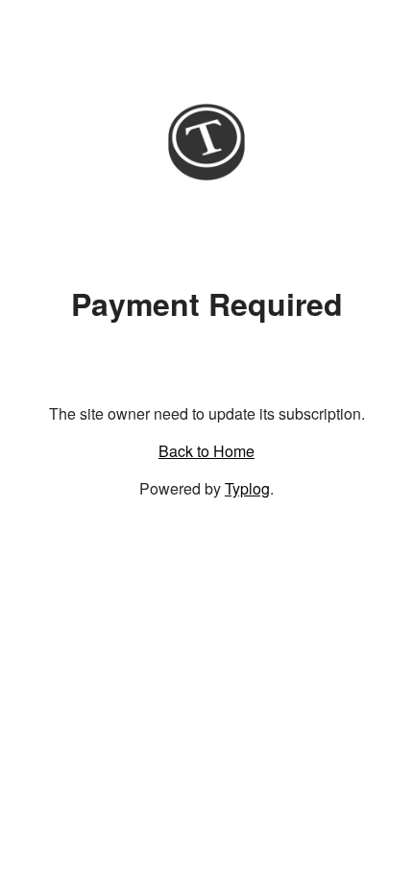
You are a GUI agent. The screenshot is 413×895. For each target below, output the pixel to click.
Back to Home (206, 451)
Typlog (247, 488)
